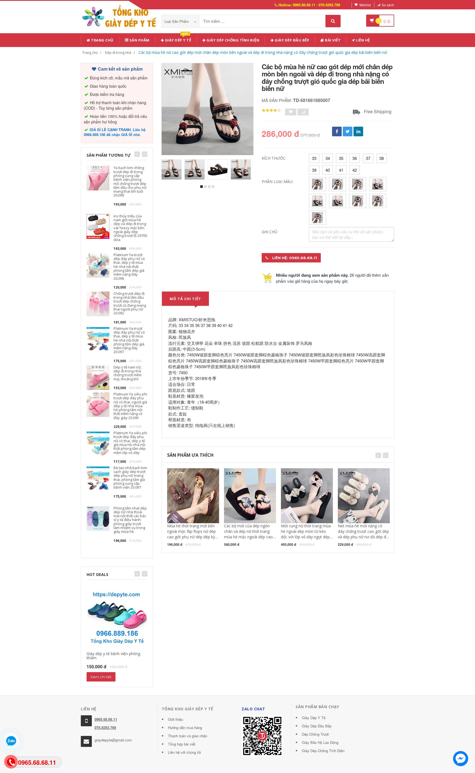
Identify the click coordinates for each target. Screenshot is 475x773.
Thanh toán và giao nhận (187, 735)
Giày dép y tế (177, 39)
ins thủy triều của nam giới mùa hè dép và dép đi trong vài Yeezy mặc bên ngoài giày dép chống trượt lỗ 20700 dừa (130, 228)
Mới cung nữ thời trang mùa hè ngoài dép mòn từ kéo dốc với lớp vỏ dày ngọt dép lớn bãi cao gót (306, 534)
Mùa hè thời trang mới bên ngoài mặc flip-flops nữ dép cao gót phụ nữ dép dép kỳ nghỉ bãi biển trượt (191, 534)
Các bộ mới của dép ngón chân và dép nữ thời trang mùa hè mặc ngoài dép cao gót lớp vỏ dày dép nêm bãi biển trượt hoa (248, 536)
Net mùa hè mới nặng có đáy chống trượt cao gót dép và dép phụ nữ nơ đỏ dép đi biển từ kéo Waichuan (363, 534)
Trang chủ (102, 40)
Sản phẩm (139, 40)
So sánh (388, 4)
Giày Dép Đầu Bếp (317, 725)
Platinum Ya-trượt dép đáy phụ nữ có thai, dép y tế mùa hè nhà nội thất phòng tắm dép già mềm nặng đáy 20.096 (129, 266)
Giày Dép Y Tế (313, 717)
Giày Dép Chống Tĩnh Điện (232, 40)
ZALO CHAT (253, 708)
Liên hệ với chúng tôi (184, 752)
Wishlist (365, 4)
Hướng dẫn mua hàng (185, 727)
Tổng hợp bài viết (181, 744)
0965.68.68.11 (106, 719)
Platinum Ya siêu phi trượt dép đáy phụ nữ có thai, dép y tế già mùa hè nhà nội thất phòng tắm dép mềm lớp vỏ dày (130, 442)
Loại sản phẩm (177, 21)
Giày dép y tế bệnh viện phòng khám (113, 655)
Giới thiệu (175, 719)
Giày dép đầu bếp (292, 40)
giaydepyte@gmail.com (113, 739)
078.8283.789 (105, 727)
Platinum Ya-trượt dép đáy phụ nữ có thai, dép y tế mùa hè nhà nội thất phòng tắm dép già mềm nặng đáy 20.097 (129, 340)
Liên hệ (362, 40)
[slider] (271, 110)
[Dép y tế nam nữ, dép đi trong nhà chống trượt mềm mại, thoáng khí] (98, 377)
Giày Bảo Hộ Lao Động (320, 742)
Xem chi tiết (101, 677)
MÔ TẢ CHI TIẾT (185, 298)
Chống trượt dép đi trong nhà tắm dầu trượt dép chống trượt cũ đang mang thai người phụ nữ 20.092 (130, 303)
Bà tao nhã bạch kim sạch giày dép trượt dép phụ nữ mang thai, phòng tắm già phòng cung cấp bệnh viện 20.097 (130, 477)
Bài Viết (332, 40)
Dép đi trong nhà (118, 52)
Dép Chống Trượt (315, 734)
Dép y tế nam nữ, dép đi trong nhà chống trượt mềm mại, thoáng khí (128, 373)
